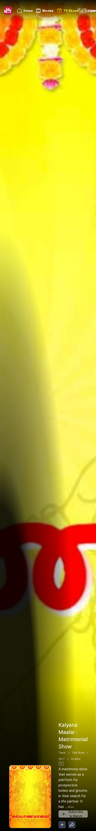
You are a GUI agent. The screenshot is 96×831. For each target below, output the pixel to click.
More (71, 807)
